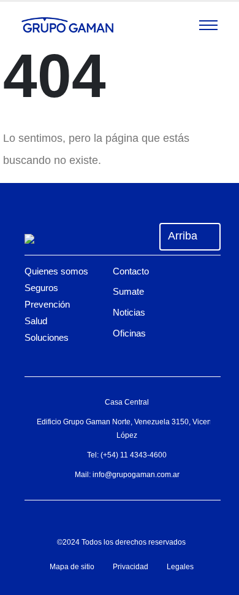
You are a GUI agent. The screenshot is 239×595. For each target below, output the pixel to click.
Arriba (184, 236)
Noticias (129, 312)
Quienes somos (56, 271)
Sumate (128, 291)
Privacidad (130, 566)
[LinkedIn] (155, 518)
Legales (180, 566)
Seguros (41, 287)
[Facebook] (81, 518)
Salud (36, 321)
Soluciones (47, 337)
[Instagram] (118, 518)
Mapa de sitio (72, 566)
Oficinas (129, 333)
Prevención (47, 304)
